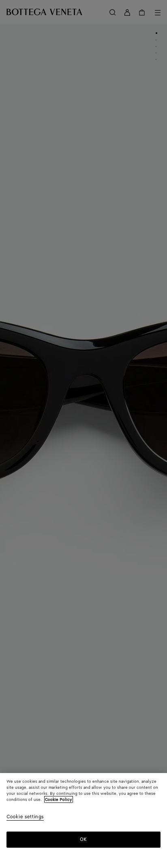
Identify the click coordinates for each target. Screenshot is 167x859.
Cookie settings (25, 817)
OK (83, 839)
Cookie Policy (58, 799)
